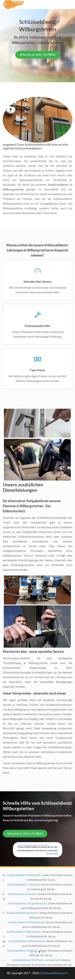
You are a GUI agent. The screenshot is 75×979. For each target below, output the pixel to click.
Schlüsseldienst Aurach (18, 893)
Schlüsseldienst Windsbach (20, 931)
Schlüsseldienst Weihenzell (20, 875)
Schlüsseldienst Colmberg (20, 884)
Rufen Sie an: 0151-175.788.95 (37, 54)
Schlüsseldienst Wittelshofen (23, 941)
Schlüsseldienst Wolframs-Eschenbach (32, 960)
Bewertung (52, 853)
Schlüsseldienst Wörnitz (18, 950)
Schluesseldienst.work (54, 973)
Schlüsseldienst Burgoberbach (23, 903)
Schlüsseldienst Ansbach (18, 912)
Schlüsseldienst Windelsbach (23, 922)
